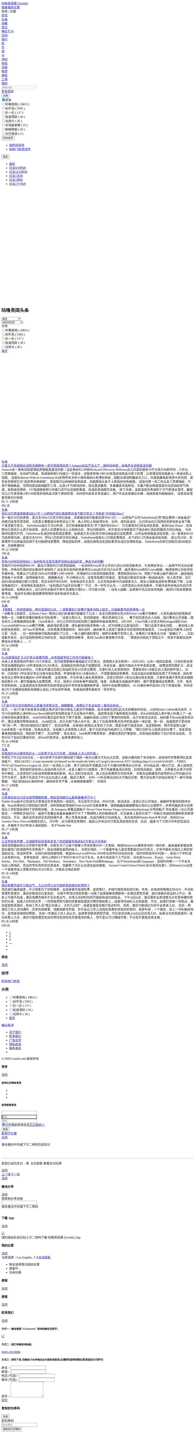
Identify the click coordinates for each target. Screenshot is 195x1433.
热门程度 (14, 981)
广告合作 (15, 1040)
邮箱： (6, 1371)
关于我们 (15, 1032)
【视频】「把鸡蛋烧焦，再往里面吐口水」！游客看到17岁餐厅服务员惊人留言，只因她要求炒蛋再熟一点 (73, 609)
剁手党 (15, 108)
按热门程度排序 (19, 149)
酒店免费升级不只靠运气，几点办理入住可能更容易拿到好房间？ (46, 885)
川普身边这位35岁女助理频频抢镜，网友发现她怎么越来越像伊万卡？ (49, 797)
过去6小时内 (17, 167)
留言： (6, 1396)
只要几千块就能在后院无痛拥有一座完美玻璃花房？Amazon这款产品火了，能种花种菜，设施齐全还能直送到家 (77, 465)
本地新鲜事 (16, 125)
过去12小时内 (18, 171)
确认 (5, 1025)
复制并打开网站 (11, 1429)
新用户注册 (9, 1133)
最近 (12, 163)
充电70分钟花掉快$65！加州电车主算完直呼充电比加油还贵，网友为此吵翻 (53, 561)
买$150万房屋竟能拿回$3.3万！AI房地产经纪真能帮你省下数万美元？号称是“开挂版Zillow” (63, 513)
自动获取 (44, 1257)
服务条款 (15, 1048)
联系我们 (15, 1036)
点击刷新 (36, 1163)
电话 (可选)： (10, 1375)
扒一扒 (14, 112)
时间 (5, 981)
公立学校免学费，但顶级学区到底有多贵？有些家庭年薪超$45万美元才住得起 (54, 841)
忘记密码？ (37, 1124)
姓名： (6, 1367)
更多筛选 (8, 91)
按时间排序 (16, 145)
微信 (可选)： (10, 1379)
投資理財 (15, 116)
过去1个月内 (17, 183)
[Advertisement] (97, 379)
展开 (5, 351)
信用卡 (13, 121)
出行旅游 (14, 133)
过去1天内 (16, 175)
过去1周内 (16, 179)
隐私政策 (15, 1044)
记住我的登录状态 (17, 1124)
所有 (8, 100)
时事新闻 (17, 104)
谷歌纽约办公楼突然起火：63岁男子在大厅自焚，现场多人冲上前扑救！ (50, 753)
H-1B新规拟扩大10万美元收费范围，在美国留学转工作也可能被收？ (48, 657)
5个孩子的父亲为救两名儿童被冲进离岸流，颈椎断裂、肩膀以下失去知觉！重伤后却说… (62, 705)
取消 (11, 1025)
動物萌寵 (15, 129)
